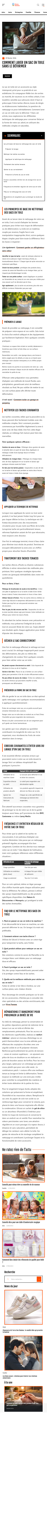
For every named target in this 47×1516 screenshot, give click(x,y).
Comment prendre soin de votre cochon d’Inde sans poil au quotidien (22, 1404)
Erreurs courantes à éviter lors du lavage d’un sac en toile (22, 180)
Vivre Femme (11, 1004)
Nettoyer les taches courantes (14, 154)
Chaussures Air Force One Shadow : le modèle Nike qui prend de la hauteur (23, 1331)
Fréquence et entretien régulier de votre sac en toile (22, 187)
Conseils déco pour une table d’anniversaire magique (21, 1222)
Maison (7, 76)
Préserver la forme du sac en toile (17, 175)
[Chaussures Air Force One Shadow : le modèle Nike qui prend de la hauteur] (23, 1307)
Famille (4, 1188)
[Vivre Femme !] (16, 5)
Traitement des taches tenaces (14, 164)
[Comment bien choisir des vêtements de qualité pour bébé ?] (23, 1243)
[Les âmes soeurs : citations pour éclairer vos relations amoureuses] (23, 1353)
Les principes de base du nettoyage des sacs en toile (22, 144)
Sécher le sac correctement (13, 169)
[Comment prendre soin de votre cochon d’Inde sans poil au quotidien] (23, 1399)
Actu (3, 1226)
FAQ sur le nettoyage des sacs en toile (17, 192)
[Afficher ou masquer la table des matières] (31, 135)
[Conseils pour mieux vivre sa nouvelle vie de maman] (23, 1168)
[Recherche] (38, 5)
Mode (4, 1327)
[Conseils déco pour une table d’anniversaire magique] (23, 1206)
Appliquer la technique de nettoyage (18, 159)
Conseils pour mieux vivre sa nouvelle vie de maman (21, 1185)
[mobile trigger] (4, 5)
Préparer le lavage (11, 149)
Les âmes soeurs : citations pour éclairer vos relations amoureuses (20, 1377)
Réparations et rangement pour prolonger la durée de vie (23, 198)
